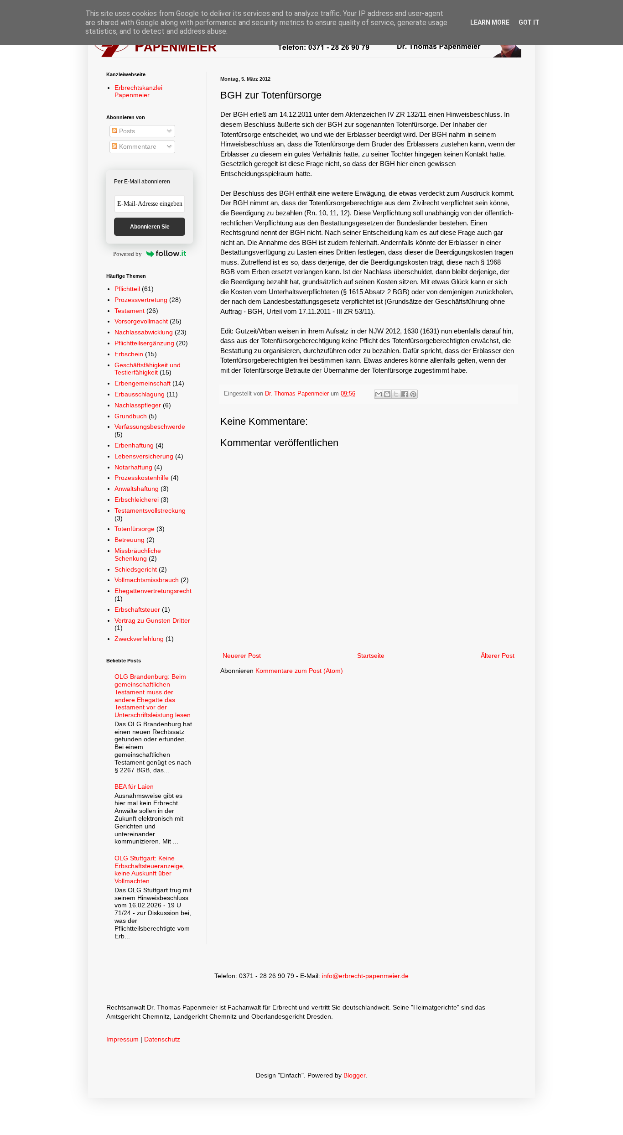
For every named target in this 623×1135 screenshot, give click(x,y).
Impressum (122, 1039)
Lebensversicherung (143, 456)
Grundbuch (130, 416)
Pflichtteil (127, 288)
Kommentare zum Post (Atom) (299, 670)
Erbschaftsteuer (137, 609)
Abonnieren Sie (150, 227)
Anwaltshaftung (136, 488)
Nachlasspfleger (137, 405)
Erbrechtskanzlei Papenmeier (138, 91)
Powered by (127, 253)
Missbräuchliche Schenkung (137, 554)
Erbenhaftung (134, 445)
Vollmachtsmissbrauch (146, 579)
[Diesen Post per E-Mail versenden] (378, 394)
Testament (129, 310)
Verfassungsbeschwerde (149, 426)
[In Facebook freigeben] (404, 394)
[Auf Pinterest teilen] (413, 394)
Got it (529, 22)
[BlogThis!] (387, 394)
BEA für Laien (134, 786)
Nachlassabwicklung (143, 332)
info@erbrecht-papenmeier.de (365, 975)
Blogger (354, 1075)
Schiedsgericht (135, 569)
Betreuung (129, 539)
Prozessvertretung (140, 299)
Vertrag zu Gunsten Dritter (152, 620)
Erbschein (128, 354)
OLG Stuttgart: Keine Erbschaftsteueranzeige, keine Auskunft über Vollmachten (149, 869)
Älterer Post (497, 655)
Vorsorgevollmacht (141, 321)
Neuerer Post (242, 655)
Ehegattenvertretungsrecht (153, 590)
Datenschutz (162, 1039)
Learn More (489, 22)
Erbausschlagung (139, 394)
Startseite (370, 655)
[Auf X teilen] (395, 394)
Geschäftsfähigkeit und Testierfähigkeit (147, 368)
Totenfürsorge (134, 528)
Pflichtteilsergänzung (144, 343)
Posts (126, 131)
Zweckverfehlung (139, 638)
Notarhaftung (133, 467)
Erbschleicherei (136, 499)
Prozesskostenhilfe (141, 477)
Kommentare (136, 146)
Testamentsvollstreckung (150, 510)
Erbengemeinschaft (142, 383)
